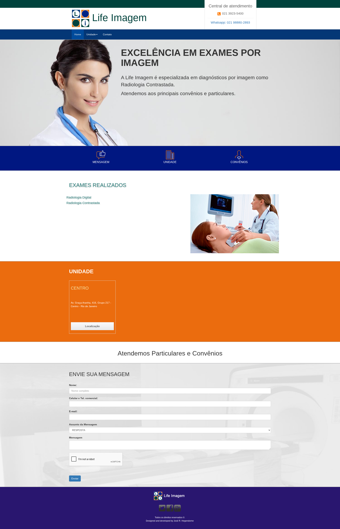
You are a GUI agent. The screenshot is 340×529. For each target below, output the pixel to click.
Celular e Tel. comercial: (83, 398)
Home (77, 34)
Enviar (74, 478)
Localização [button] (92, 326)
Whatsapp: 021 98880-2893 (230, 22)
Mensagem (75, 437)
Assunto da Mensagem (83, 424)
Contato (107, 34)
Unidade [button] (91, 34)
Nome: (73, 385)
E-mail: (73, 411)
